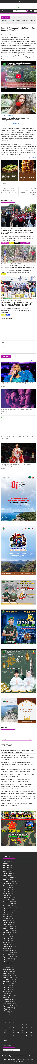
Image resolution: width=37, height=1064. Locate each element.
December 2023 (8, 926)
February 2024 (7, 922)
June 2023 (6, 938)
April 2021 (6, 991)
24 (31, 1033)
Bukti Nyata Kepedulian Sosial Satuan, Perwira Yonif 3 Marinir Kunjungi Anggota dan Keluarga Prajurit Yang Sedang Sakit (16, 786)
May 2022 (6, 965)
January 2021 (7, 997)
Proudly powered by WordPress (11, 1059)
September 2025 (8, 883)
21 (18, 1033)
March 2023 (6, 944)
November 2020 (8, 1001)
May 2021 (6, 989)
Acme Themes (18, 1061)
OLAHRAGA (27, 242)
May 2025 (6, 891)
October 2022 (7, 955)
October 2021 (7, 979)
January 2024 (7, 924)
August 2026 (6, 861)
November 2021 (8, 977)
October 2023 (7, 930)
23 (26, 1033)
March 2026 (6, 871)
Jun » (5, 1040)
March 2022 (6, 969)
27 (14, 1035)
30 (26, 1035)
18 (5, 1033)
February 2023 (7, 946)
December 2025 (8, 877)
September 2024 (8, 908)
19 (9, 1033)
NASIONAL (17, 242)
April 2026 (6, 869)
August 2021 (6, 983)
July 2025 (5, 887)
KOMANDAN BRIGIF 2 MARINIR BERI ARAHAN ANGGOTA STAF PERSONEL (9, 190)
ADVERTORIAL (5, 242)
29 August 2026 (6, 263)
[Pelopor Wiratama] (2, 11)
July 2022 (5, 961)
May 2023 (6, 940)
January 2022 (7, 973)
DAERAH (4, 183)
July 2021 (5, 985)
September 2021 (8, 981)
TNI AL (8, 314)
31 (31, 1035)
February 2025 (7, 898)
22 (22, 1033)
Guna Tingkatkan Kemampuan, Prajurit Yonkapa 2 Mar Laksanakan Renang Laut (28, 191)
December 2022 (8, 951)
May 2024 (6, 916)
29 (22, 1035)
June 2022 (6, 963)
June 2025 (6, 889)
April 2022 (6, 967)
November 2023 (8, 928)
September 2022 (8, 957)
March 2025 (6, 895)
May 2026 (6, 867)
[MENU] (35, 11)
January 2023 (7, 948)
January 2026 (7, 875)
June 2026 (6, 865)
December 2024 (8, 902)
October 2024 (7, 906)
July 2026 (5, 863)
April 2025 (6, 893)
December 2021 (8, 975)
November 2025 (8, 879)
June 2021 (6, 987)
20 (14, 1033)
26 (9, 1035)
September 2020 (8, 1006)
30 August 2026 (6, 228)
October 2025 (7, 881)
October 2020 (7, 1004)
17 (31, 1030)
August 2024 (6, 910)
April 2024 (6, 918)
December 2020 (8, 999)
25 (5, 1035)
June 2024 (6, 914)
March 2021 (6, 993)
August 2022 (6, 959)
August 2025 (6, 885)
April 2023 (6, 942)
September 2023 (8, 932)
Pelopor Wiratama (16, 228)
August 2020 (6, 1008)
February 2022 (7, 971)
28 (18, 1035)
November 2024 (8, 904)
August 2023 (6, 934)
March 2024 (6, 920)
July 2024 (5, 912)
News (22, 242)
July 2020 (5, 1010)
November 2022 (8, 953)
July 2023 (5, 936)
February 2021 (7, 995)
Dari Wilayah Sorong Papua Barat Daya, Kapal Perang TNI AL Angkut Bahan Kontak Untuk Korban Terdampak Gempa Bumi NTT (18, 798)
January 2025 (7, 900)
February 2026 (7, 873)
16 (26, 1030)
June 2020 (6, 1012)
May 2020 (6, 1014)
